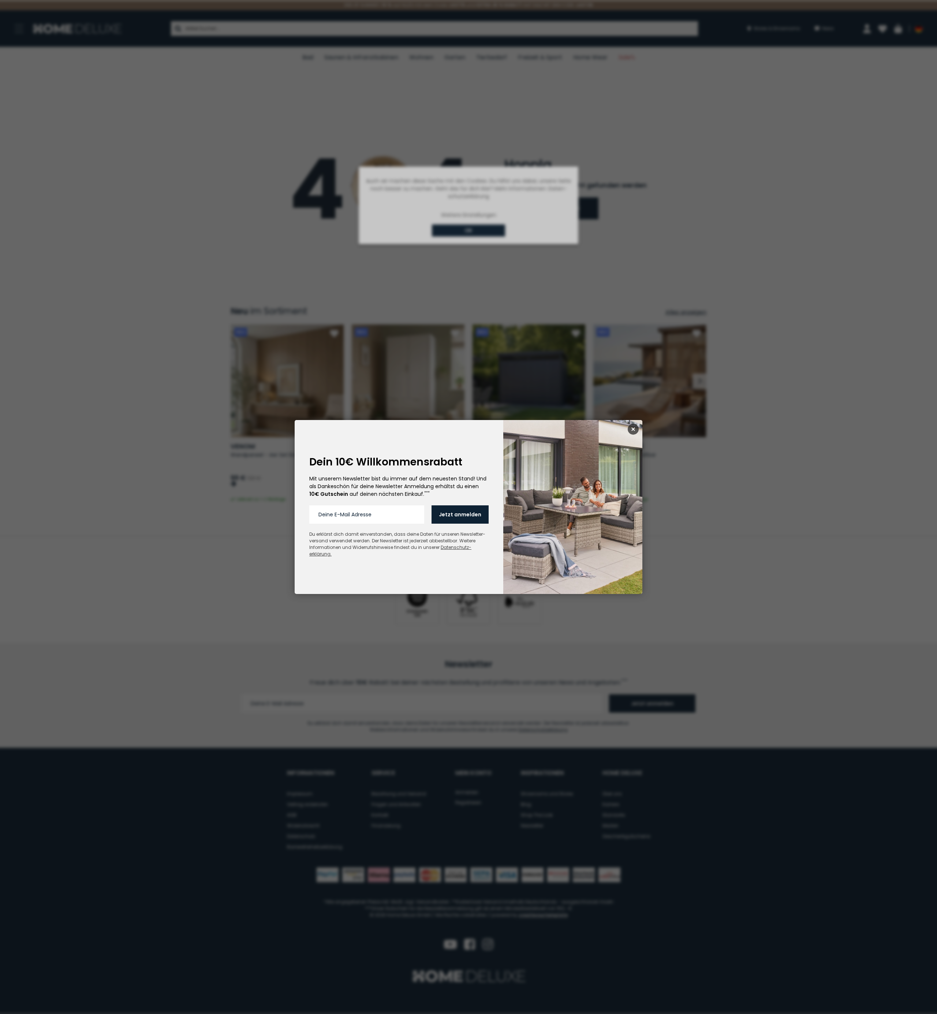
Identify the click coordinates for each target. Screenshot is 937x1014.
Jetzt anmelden (460, 514)
